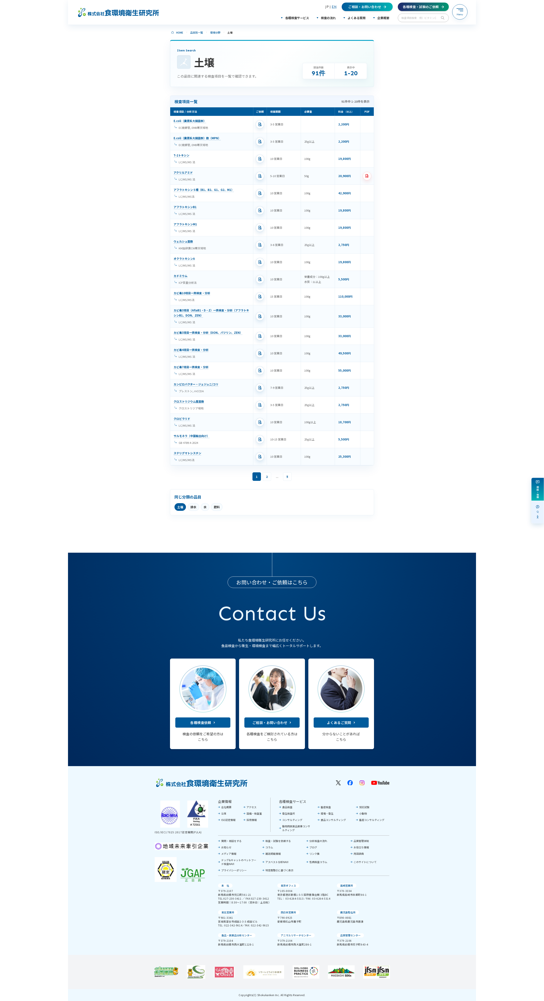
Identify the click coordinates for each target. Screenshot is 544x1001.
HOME (179, 32)
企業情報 (225, 801)
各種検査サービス (292, 801)
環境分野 (215, 32)
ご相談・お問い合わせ (269, 722)
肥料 (217, 507)
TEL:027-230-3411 (230, 898)
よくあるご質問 (339, 722)
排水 (193, 507)
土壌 (180, 507)
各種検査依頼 (200, 722)
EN (334, 7)
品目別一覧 (196, 32)
